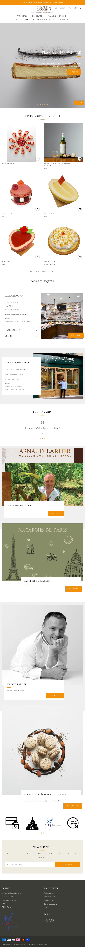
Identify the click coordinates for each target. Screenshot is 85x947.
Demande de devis (50, 904)
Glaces (19, 20)
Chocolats (37, 16)
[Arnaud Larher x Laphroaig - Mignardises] (63, 142)
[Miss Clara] (21, 192)
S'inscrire (67, 864)
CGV (45, 908)
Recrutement (63, 20)
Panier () (73, 8)
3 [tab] (42, 104)
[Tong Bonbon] (21, 142)
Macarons (51, 16)
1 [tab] (37, 104)
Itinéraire (75, 335)
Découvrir (56, 514)
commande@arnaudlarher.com (12, 893)
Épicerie (62, 16)
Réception (30, 20)
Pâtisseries (22, 16)
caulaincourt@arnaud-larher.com (16, 314)
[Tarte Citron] (63, 240)
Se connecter (61, 8)
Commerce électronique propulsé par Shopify (14, 944)
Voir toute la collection (42, 271)
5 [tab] (47, 104)
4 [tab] (44, 104)
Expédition (42, 20)
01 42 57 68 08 (7, 897)
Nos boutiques (49, 900)
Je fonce (74, 72)
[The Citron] (63, 192)
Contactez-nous (49, 897)
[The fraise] (21, 240)
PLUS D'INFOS (55, 696)
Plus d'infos (72, 806)
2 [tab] (40, 104)
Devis (51, 20)
